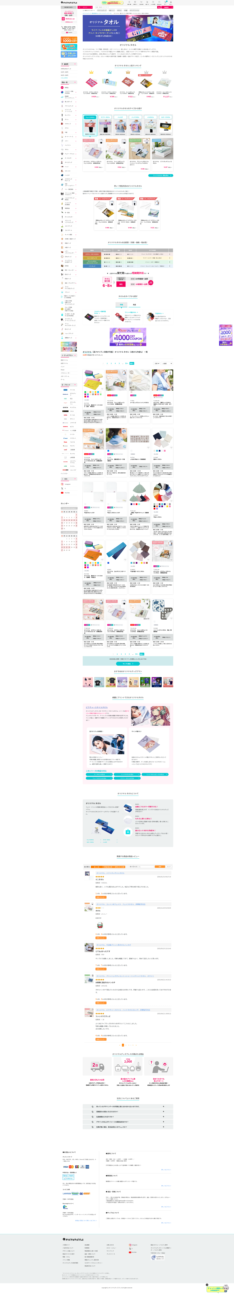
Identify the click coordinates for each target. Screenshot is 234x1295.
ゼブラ (72, 426)
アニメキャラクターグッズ (70, 324)
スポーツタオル (90, 842)
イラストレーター (65, 373)
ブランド (67, 292)
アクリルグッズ (69, 106)
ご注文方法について (68, 1248)
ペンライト (68, 145)
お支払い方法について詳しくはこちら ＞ (86, 1220)
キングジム (73, 407)
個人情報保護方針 (89, 1257)
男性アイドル (64, 360)
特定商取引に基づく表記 (91, 1251)
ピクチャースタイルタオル (97, 707)
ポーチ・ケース (69, 136)
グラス (66, 128)
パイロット (73, 438)
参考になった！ (101, 897)
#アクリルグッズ (102, 10)
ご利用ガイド (66, 1245)
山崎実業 (72, 457)
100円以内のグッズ (66, 69)
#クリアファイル (134, 10)
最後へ (132, 363)
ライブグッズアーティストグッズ (70, 319)
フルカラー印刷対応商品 (69, 92)
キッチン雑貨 (68, 234)
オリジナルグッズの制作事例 (70, 1263)
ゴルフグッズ (68, 226)
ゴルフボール (68, 230)
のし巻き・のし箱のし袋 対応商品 (69, 314)
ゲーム (62, 379)
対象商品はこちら (69, 22)
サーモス (72, 415)
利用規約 (87, 1248)
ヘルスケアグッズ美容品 (69, 198)
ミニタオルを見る (99, 774)
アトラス (72, 390)
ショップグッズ (69, 333)
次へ (126, 363)
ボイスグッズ (68, 162)
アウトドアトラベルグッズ (69, 221)
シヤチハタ (73, 423)
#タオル (119, 10)
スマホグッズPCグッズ (68, 179)
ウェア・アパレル (69, 154)
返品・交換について (90, 1254)
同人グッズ (68, 329)
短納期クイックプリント (69, 97)
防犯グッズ (68, 278)
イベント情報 (66, 1260)
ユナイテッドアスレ (73, 461)
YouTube (67, 493)
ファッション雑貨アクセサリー (69, 193)
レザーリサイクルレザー (69, 252)
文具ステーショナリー (69, 184)
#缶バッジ (112, 10)
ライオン (72, 466)
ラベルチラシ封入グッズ (69, 287)
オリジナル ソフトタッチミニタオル (110, 873)
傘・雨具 (67, 212)
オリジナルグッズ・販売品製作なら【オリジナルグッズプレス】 (97, 13)
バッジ (66, 166)
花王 (71, 398)
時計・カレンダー (69, 270)
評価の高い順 (108, 867)
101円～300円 (64, 72)
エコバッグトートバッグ (68, 110)
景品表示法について (90, 1266)
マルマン (72, 446)
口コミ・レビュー (111, 1248)
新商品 (66, 87)
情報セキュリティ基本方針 (92, 1260)
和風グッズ (68, 243)
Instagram (67, 484)
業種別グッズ (68, 338)
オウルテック (73, 394)
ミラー (66, 141)
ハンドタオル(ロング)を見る (155, 774)
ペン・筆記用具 (69, 189)
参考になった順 (119, 867)
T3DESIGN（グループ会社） (158, 1253)
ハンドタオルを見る (127, 774)
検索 (160, 867)
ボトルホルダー (69, 217)
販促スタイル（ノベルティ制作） (159, 1245)
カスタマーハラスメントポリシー (93, 1263)
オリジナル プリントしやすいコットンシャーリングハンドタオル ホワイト (125, 976)
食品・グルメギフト (70, 283)
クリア (169, 867)
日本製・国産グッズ (70, 239)
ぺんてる (72, 442)
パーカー (72, 434)
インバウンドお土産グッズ (68, 261)
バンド (62, 366)
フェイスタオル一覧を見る (160, 175)
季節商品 (67, 208)
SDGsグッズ (68, 256)
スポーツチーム (65, 376)
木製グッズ (68, 247)
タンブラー (68, 115)
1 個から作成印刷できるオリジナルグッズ (69, 302)
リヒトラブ (73, 470)
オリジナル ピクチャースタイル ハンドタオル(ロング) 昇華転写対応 (123, 1010)
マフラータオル (106, 840)
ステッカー (68, 171)
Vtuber (62, 370)
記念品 (66, 266)
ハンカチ (105, 842)
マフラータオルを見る (127, 778)
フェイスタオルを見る (99, 778)
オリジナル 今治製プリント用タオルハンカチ (113, 945)
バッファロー (64, 473)
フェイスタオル (90, 840)
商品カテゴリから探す (68, 1254)
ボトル (66, 119)
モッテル (72, 453)
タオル (66, 149)
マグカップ (68, 124)
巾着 (66, 132)
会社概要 (87, 1245)
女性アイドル (64, 363)
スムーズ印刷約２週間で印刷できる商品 (69, 309)
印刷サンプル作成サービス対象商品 (70, 296)
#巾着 (125, 10)
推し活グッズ (68, 101)
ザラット (72, 419)
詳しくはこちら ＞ (166, 1169)
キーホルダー (68, 158)
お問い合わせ (110, 1245)
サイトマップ (110, 1251)
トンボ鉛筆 (73, 430)
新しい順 (96, 867)
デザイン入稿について (68, 1251)
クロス (72, 411)
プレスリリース (111, 1254)
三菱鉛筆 (72, 449)
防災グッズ (68, 274)
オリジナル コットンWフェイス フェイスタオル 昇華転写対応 (120, 904)
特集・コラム (66, 1257)
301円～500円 (64, 75)
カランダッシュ (73, 403)
